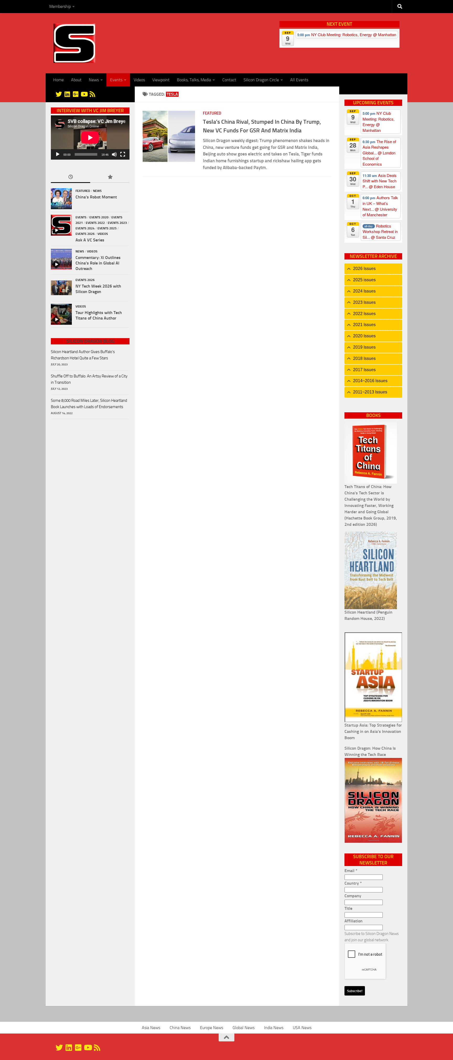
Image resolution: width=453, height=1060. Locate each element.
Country (353, 883)
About (76, 79)
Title (348, 908)
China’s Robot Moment (96, 196)
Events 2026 (85, 234)
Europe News (211, 1027)
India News (273, 1027)
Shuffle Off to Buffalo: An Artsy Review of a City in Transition (89, 379)
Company (352, 895)
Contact (229, 79)
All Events (299, 79)
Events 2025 (107, 228)
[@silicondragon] (59, 94)
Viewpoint (161, 79)
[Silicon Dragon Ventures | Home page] (74, 43)
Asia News (151, 1027)
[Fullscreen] (122, 154)
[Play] (57, 154)
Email (350, 870)
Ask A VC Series (90, 239)
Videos (139, 79)
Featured (212, 113)
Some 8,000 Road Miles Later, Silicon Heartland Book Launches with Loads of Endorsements (89, 403)
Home (58, 79)
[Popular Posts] (110, 177)
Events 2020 (99, 217)
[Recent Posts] (70, 177)
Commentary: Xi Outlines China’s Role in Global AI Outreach (98, 263)
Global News (244, 1027)
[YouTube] (84, 94)
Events (116, 79)
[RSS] (92, 94)
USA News (302, 1027)
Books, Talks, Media (194, 79)
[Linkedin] (67, 94)
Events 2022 (95, 223)
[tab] (373, 268)
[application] (90, 137)
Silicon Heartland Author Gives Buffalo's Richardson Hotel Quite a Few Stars (83, 354)
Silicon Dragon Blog (90, 341)
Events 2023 (117, 223)
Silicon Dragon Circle (261, 79)
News (94, 79)
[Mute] (114, 154)
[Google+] (75, 94)
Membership (60, 6)
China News (180, 1027)
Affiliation (353, 920)
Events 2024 (85, 228)
